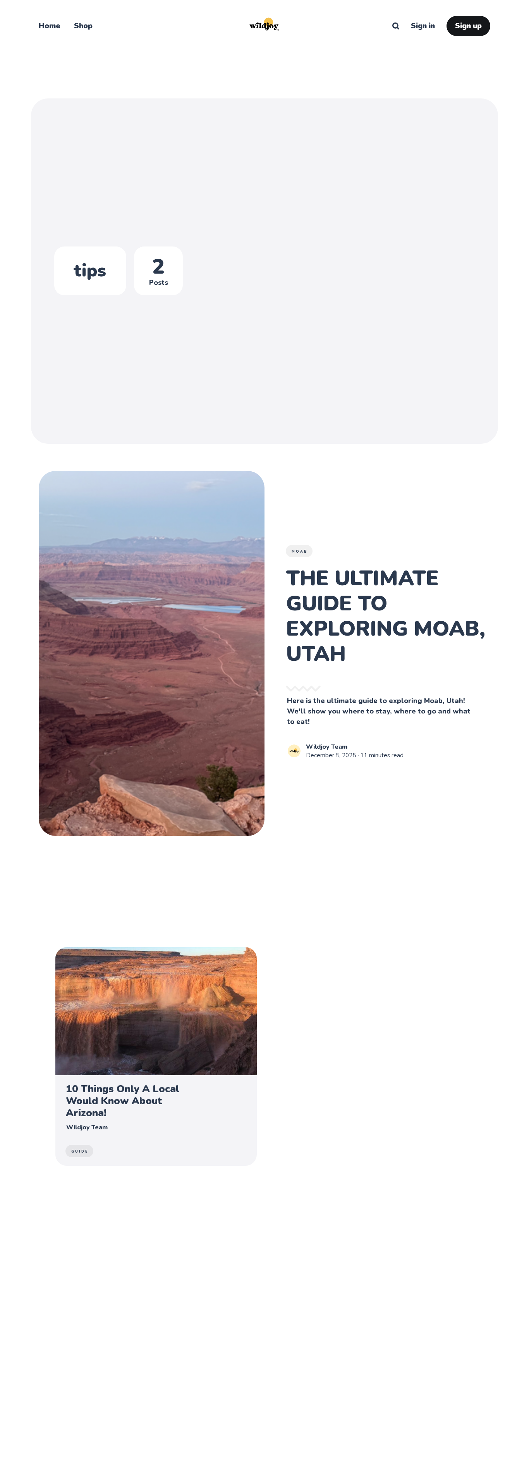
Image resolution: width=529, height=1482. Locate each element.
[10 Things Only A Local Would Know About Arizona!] (156, 1056)
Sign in (423, 26)
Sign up (468, 26)
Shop (83, 26)
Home (49, 26)
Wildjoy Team (326, 747)
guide (80, 1151)
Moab (300, 551)
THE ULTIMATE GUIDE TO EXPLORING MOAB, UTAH (385, 616)
